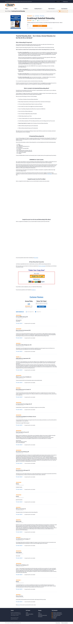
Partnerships (40, 616)
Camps (27, 612)
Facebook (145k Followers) (57, 612)
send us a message (42, 265)
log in (19, 604)
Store (6, 11)
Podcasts (54, 617)
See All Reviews (37, 16)
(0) (64, 11)
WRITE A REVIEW (41, 306)
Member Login (65, 1)
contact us (34, 289)
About (39, 612)
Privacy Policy (58, 622)
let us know (50, 173)
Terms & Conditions (64, 622)
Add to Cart (36, 279)
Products (27, 615)
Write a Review (42, 16)
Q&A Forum (55, 616)
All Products (9, 11)
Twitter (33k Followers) (56, 615)
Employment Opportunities (42, 615)
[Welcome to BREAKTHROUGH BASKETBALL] (10, 5)
